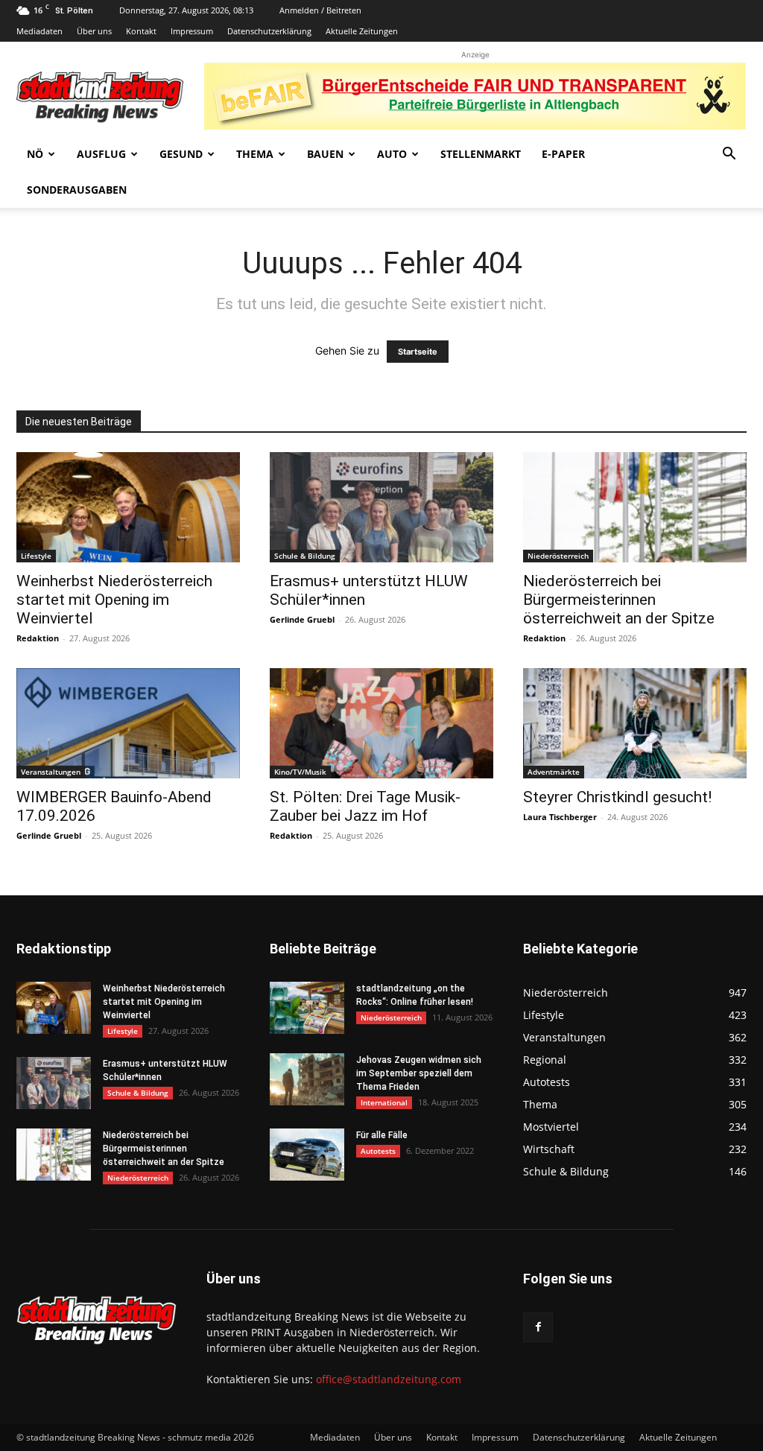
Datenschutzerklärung (269, 30)
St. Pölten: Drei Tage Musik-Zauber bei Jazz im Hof (365, 806)
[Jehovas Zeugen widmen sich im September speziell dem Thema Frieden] (307, 1079)
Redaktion (37, 638)
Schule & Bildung (304, 555)
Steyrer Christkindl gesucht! (617, 797)
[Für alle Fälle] (307, 1154)
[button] (729, 155)
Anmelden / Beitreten (320, 10)
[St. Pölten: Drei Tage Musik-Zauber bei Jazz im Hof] (381, 723)
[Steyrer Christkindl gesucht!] (635, 723)
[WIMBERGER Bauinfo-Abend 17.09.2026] (128, 723)
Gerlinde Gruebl (302, 619)
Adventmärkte (554, 771)
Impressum (192, 30)
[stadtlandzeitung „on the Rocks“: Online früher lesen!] (307, 1008)
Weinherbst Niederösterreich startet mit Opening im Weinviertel (114, 599)
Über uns (94, 30)
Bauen (325, 154)
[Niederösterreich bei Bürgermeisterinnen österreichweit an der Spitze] (635, 507)
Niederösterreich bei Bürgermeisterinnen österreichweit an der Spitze (619, 599)
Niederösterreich (558, 555)
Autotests (378, 1151)
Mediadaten (39, 30)
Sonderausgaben (77, 189)
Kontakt (141, 30)
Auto (392, 154)
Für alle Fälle (382, 1135)
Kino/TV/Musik (300, 771)
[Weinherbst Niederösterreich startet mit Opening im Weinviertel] (128, 507)
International (384, 1102)
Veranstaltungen (50, 771)
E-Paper (563, 154)
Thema (254, 154)
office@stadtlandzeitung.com (388, 1379)
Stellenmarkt (480, 154)
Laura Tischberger (560, 816)
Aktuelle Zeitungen (362, 30)
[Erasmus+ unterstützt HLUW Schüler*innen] (381, 507)
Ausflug (101, 154)
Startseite (417, 351)
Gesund (181, 154)
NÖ (35, 154)
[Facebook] (538, 1327)
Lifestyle (36, 555)
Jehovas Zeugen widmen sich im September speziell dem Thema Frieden (418, 1073)
